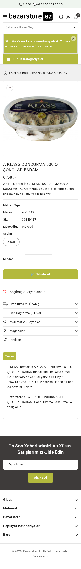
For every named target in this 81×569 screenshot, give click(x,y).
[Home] (7, 72)
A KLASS (28, 212)
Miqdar (8, 259)
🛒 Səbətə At (40, 274)
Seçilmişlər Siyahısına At (28, 292)
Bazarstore (31, 551)
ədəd (11, 241)
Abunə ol (40, 477)
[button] (5, 17)
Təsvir (9, 356)
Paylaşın (16, 339)
